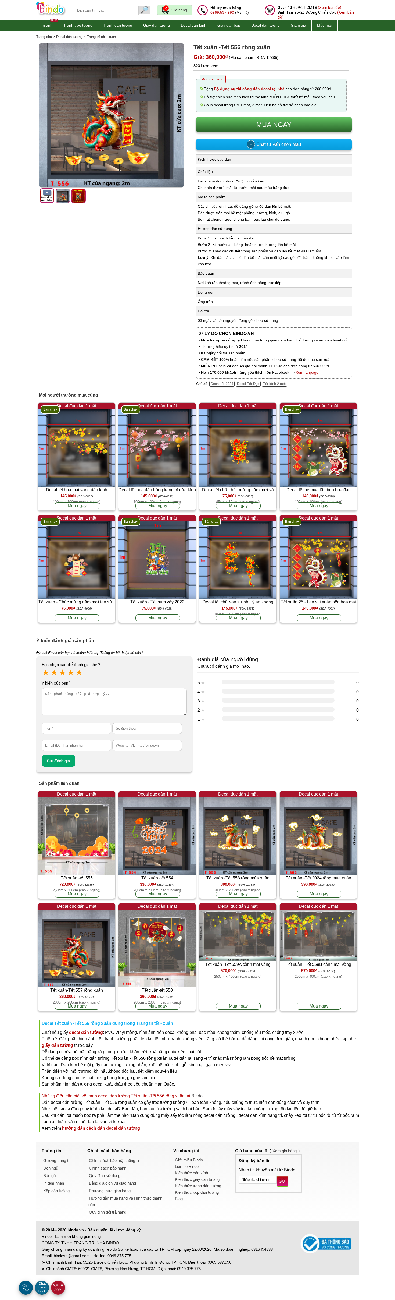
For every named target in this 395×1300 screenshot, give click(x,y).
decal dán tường (86, 1032)
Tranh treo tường (77, 25)
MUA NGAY (274, 124)
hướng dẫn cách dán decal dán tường (101, 1128)
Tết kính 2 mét (274, 384)
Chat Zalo (26, 1288)
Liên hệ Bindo (187, 1166)
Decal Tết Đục (248, 384)
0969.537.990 (222, 12)
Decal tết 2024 (222, 384)
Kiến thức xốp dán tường (197, 1192)
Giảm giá (298, 25)
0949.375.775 (119, 1255)
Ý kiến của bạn (56, 683)
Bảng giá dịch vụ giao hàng (112, 1183)
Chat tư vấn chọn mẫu (275, 144)
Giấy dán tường (156, 25)
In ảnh (47, 25)
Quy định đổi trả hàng (107, 1212)
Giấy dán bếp (228, 25)
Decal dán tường (265, 25)
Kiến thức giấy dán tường (197, 1179)
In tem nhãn (53, 1183)
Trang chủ (44, 37)
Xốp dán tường (56, 1190)
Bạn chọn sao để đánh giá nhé (71, 664)
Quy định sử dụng (104, 1175)
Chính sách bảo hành (107, 1168)
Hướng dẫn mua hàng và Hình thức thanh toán (124, 1201)
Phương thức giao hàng (110, 1190)
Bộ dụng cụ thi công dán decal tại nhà (249, 89)
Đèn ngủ (50, 1168)
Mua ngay (77, 505)
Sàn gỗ (49, 1175)
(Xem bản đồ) (329, 7)
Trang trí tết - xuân (101, 37)
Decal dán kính (193, 25)
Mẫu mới (324, 25)
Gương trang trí (57, 1160)
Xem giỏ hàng (284, 1151)
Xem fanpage (307, 372)
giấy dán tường (57, 1045)
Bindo (197, 1096)
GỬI (282, 1181)
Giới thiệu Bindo (189, 1160)
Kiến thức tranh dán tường (198, 1186)
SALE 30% (58, 1288)
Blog (179, 1198)
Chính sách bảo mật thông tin (114, 1160)
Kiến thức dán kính (191, 1173)
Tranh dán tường (117, 25)
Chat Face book (42, 1287)
